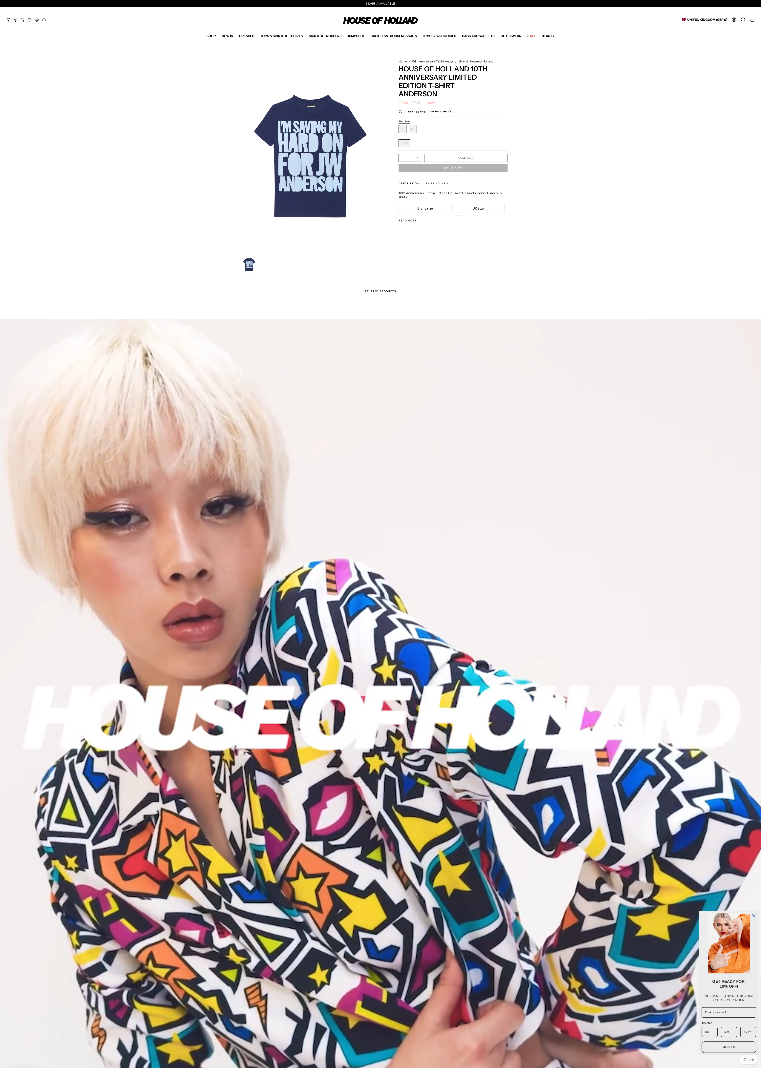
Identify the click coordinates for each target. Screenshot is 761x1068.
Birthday (707, 1022)
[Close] (754, 915)
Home (403, 61)
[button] (211, 36)
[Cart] (752, 19)
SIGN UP (729, 1047)
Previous (242, 157)
